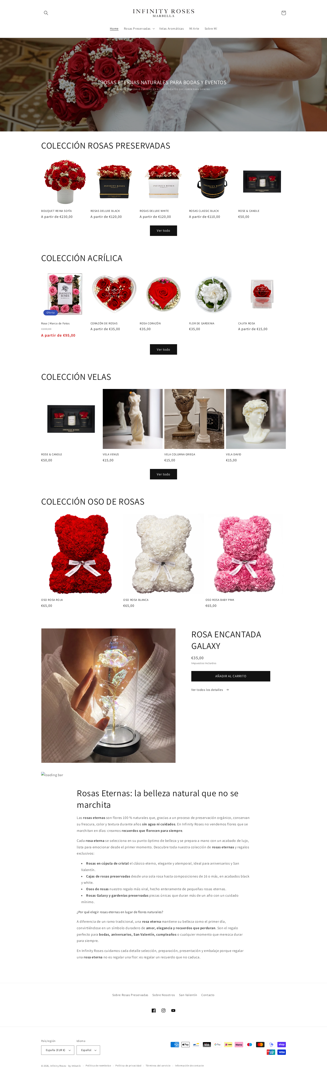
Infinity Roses (58, 1065)
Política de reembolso (98, 1065)
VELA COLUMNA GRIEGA (179, 454)
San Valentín (188, 995)
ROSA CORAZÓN (150, 323)
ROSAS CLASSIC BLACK (204, 211)
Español (86, 1050)
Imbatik (76, 1065)
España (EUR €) (55, 1050)
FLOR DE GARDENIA (201, 323)
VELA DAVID (233, 454)
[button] (46, 13)
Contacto (208, 995)
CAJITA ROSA (246, 323)
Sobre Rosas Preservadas (130, 995)
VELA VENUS (111, 454)
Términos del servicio (158, 1065)
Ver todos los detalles (207, 690)
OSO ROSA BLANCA (135, 600)
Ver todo (163, 230)
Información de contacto (189, 1065)
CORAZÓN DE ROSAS (104, 323)
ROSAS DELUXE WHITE (154, 211)
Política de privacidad (128, 1065)
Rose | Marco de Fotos (55, 323)
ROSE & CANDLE (248, 211)
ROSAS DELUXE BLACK (105, 211)
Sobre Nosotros (163, 995)
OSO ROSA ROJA (52, 600)
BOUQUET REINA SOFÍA (56, 211)
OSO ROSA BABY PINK (220, 600)
